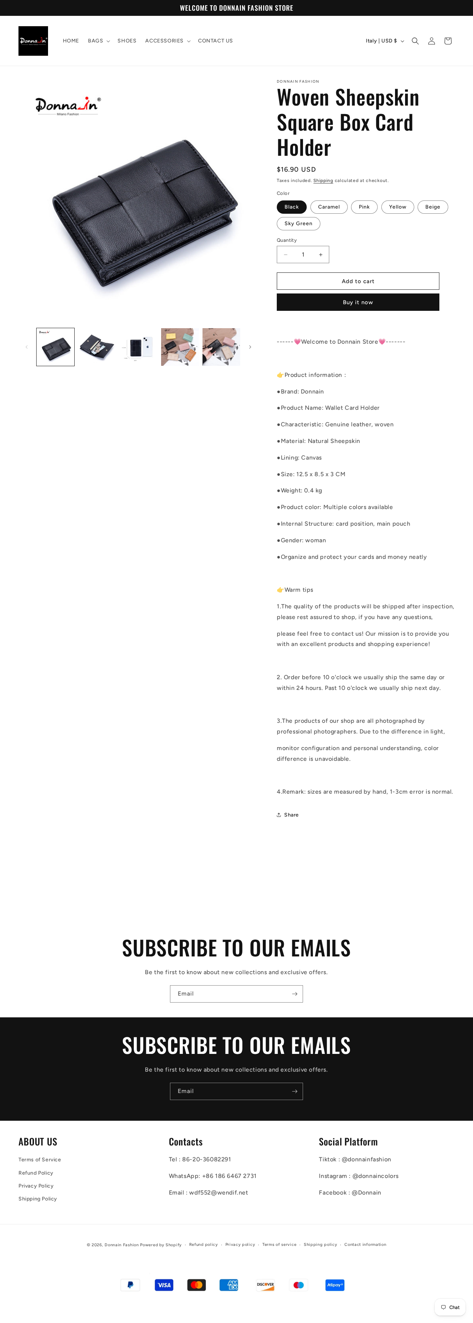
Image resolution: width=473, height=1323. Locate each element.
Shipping (323, 180)
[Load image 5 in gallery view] (221, 347)
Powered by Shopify (161, 1245)
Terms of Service (39, 1160)
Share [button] (291, 815)
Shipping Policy (37, 1199)
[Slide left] (26, 347)
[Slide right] (250, 347)
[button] (98, 41)
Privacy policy (240, 1244)
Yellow (397, 207)
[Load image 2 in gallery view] (97, 347)
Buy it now (358, 302)
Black (292, 207)
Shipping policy (320, 1244)
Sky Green (299, 223)
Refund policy (203, 1244)
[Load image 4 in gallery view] (180, 347)
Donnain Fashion (122, 1245)
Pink (364, 207)
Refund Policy (36, 1173)
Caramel (329, 207)
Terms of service (279, 1244)
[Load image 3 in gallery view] (138, 347)
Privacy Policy (36, 1186)
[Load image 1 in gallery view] (55, 347)
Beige (432, 207)
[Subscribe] (294, 994)
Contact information (365, 1244)
